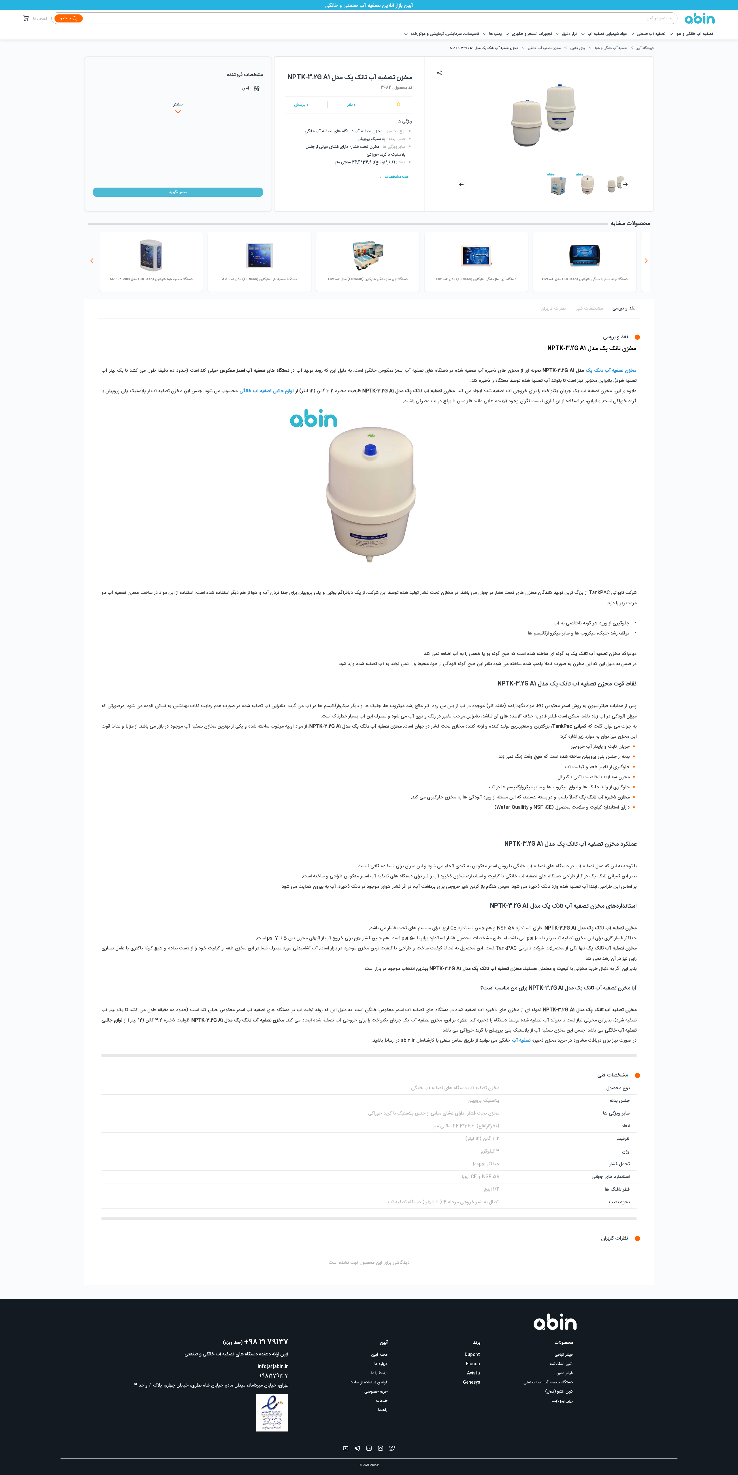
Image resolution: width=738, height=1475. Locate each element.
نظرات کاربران (553, 309)
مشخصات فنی (589, 309)
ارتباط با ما (40, 19)
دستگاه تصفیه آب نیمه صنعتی (548, 1382)
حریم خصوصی (375, 1391)
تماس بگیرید (178, 192)
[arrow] (461, 184)
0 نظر (351, 104)
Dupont (472, 1354)
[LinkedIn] (369, 1449)
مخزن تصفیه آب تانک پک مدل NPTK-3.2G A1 (484, 48)
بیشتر (178, 104)
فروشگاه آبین (644, 48)
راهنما (382, 1410)
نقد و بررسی (623, 308)
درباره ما (380, 1364)
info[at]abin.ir (273, 1367)
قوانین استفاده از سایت (368, 1382)
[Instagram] (380, 1449)
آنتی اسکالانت (561, 1364)
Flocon (473, 1364)
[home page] (696, 18)
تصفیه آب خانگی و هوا (611, 48)
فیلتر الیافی (564, 1354)
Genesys (471, 1382)
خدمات (381, 1400)
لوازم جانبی (577, 48)
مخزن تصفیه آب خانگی (544, 48)
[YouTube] (345, 1449)
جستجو (65, 18)
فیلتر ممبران (563, 1373)
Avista (473, 1373)
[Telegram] (357, 1449)
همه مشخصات (396, 176)
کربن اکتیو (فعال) (559, 1391)
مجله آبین (379, 1354)
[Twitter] (392, 1449)
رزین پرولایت (562, 1400)
